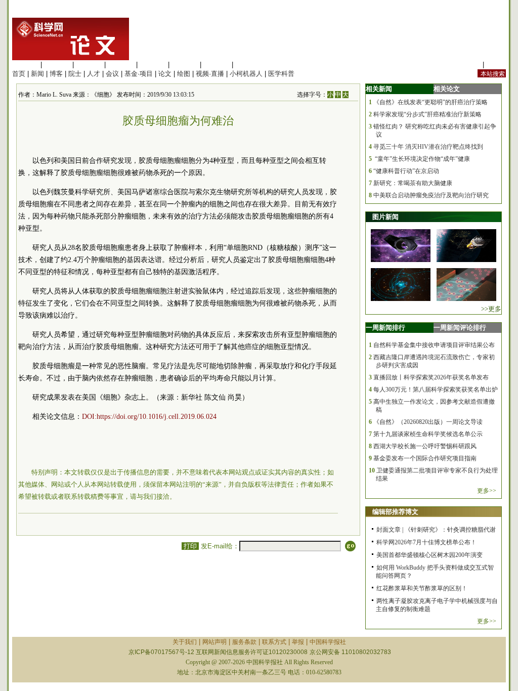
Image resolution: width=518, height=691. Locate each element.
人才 (93, 73)
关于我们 (184, 641)
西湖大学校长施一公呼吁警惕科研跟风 (425, 446)
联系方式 (274, 641)
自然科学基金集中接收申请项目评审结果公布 (434, 345)
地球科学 (184, 64)
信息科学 (153, 64)
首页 (18, 73)
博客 (56, 73)
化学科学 (89, 64)
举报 (298, 641)
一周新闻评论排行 (460, 327)
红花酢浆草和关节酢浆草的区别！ (421, 588)
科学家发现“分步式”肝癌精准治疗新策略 (427, 114)
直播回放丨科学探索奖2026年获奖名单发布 (431, 377)
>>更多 (491, 309)
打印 (190, 546)
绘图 (183, 73)
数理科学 (216, 64)
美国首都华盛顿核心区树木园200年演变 (429, 554)
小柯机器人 (246, 73)
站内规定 (467, 64)
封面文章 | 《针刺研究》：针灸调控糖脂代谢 (436, 529)
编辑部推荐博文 (395, 511)
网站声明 (214, 641)
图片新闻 (385, 217)
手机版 (496, 64)
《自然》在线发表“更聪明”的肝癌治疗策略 (430, 102)
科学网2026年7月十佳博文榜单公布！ (426, 542)
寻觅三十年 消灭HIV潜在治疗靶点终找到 (428, 146)
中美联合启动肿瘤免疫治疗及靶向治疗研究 (431, 195)
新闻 (37, 73)
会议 (112, 73)
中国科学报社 (328, 641)
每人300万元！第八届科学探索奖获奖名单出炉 (435, 389)
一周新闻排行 (385, 327)
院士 (74, 73)
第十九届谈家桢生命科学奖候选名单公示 (428, 434)
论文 (164, 73)
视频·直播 (210, 73)
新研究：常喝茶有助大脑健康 (412, 183)
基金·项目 (138, 73)
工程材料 (121, 64)
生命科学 (25, 64)
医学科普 (281, 73)
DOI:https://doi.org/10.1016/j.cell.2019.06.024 (149, 416)
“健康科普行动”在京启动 (406, 171)
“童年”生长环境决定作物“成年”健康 (421, 158)
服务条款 (244, 641)
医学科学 (57, 64)
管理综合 (248, 64)
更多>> (486, 490)
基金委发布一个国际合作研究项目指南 (425, 458)
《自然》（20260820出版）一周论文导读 (428, 421)
